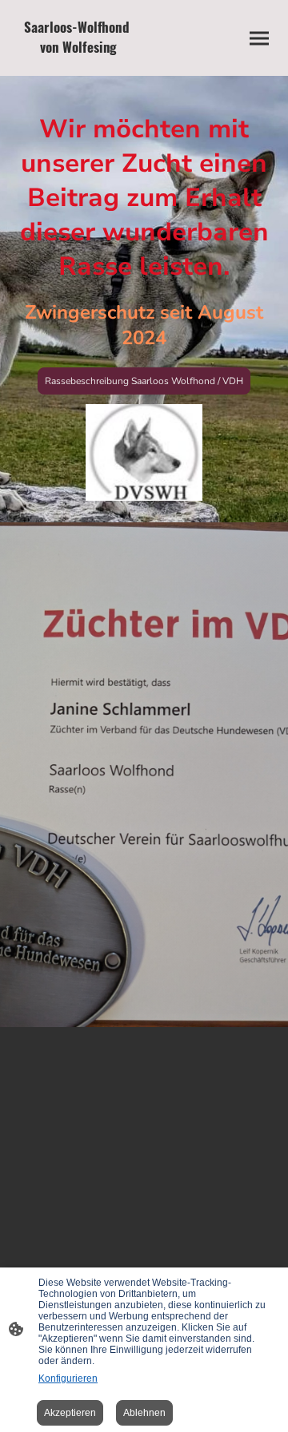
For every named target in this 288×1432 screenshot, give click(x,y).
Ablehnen (144, 1412)
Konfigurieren (68, 1378)
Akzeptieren (70, 1412)
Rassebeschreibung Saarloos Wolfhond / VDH (144, 381)
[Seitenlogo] (78, 62)
